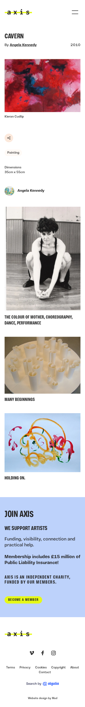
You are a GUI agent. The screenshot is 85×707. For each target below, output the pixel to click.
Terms (10, 667)
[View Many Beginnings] (42, 370)
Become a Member (23, 600)
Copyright (58, 667)
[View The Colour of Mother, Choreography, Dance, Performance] (42, 267)
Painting (13, 153)
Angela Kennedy (23, 45)
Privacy (25, 667)
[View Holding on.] (42, 448)
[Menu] (75, 12)
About (74, 667)
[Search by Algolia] (42, 684)
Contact (45, 672)
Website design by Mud (42, 698)
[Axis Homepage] (18, 12)
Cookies (41, 667)
